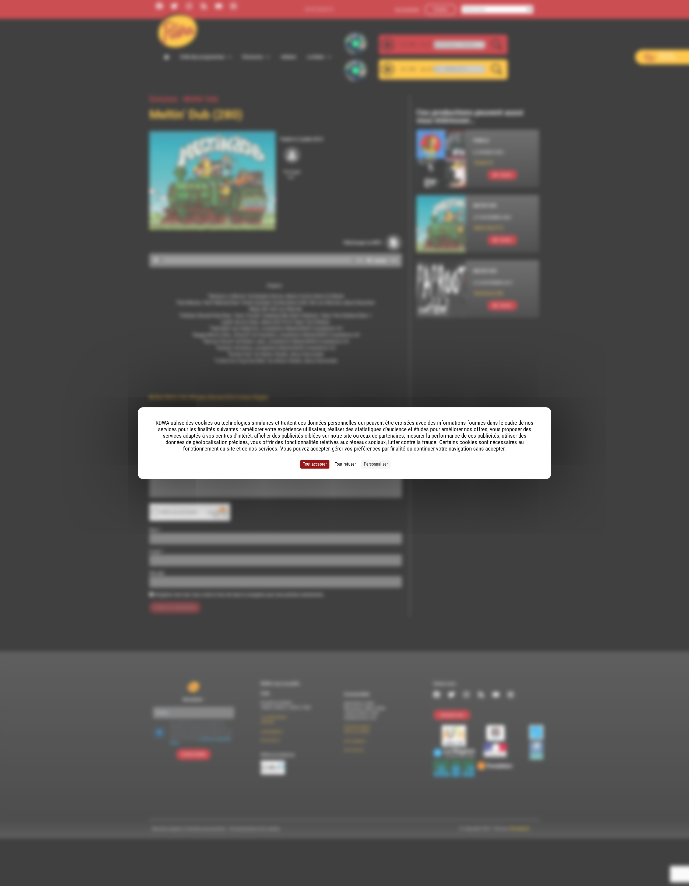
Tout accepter (315, 464)
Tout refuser (345, 464)
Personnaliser (376, 464)
